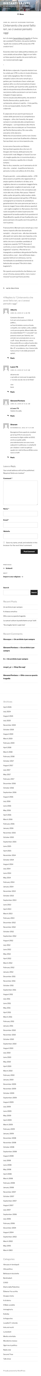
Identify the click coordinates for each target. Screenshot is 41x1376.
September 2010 (9, 1044)
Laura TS (14, 367)
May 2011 (6, 1008)
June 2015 (7, 846)
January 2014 (8, 887)
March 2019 (7, 739)
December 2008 (9, 1138)
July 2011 (6, 999)
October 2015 (8, 837)
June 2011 (7, 1003)
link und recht (8, 1327)
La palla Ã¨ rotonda (10, 1323)
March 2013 (7, 914)
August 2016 (8, 797)
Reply (12, 358)
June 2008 (7, 1165)
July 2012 (6, 945)
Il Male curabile (9, 1305)
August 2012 (8, 941)
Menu (22, 14)
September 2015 (9, 842)
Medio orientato (9, 1336)
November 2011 (9, 981)
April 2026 (7, 707)
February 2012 (8, 967)
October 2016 (8, 788)
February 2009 (9, 1129)
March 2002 (8, 1241)
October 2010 (8, 1039)
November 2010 (9, 1035)
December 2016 (9, 783)
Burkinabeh (7, 1278)
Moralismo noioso (10, 1341)
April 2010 (7, 1066)
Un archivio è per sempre (13, 607)
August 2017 (8, 765)
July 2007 (7, 1210)
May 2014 (7, 878)
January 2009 (8, 1134)
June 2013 (7, 905)
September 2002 (10, 1237)
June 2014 (7, 873)
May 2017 (7, 774)
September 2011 (9, 990)
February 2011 (8, 1021)
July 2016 (6, 801)
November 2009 (9, 1089)
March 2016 (7, 819)
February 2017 (8, 779)
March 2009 (8, 1125)
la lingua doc (8, 1318)
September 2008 (10, 1152)
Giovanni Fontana (26, 22)
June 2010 (7, 1057)
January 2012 (8, 972)
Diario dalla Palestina (11, 1287)
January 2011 (8, 1026)
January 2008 (8, 1187)
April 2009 (7, 1120)
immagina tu (8, 1309)
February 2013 (8, 918)
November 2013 (9, 891)
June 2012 (7, 949)
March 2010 (7, 1071)
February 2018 (8, 756)
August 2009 (8, 1102)
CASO (5, 1283)
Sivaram (13, 425)
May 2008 (7, 1169)
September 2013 (9, 900)
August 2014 (8, 864)
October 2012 (8, 932)
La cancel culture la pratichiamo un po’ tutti (19, 621)
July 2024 (7, 712)
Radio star (7, 1350)
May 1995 (7, 1246)
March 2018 (7, 752)
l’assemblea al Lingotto (22, 38)
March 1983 (8, 1250)
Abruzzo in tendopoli (11, 1265)
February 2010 (8, 1075)
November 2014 (9, 855)
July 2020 (7, 721)
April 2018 (7, 747)
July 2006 (7, 1219)
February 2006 (9, 1223)
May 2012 (7, 954)
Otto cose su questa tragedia (14, 616)
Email (6, 520)
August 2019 (8, 734)
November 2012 (9, 927)
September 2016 (9, 792)
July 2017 (6, 770)
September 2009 (10, 1098)
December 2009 (9, 1084)
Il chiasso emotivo (10, 612)
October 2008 (8, 1147)
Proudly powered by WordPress (14, 1371)
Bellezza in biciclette (11, 1274)
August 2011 (8, 994)
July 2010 (6, 1053)
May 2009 (7, 1116)
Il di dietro (7, 1300)
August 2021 (8, 716)
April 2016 (7, 815)
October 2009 (8, 1093)
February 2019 (8, 743)
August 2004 (8, 1232)
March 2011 (7, 1017)
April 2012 (7, 958)
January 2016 (8, 828)
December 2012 (9, 923)
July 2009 (7, 1107)
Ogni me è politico (10, 1345)
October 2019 (8, 730)
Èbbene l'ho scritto (10, 1291)
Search (6, 588)
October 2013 (8, 896)
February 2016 (8, 824)
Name (6, 509)
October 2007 (8, 1196)
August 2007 (8, 1205)
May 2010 (7, 1062)
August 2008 (8, 1156)
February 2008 (9, 1183)
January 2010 (8, 1080)
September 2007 (10, 1201)
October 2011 (8, 985)
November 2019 (9, 725)
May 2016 (7, 810)
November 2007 (9, 1192)
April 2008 (7, 1174)
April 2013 (7, 909)
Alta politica (12, 288)
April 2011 (7, 1012)
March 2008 (8, 1178)
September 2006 (10, 1214)
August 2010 (8, 1048)
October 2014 (8, 860)
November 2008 (9, 1143)
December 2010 (9, 1030)
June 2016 (7, 806)
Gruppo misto (8, 1296)
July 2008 (7, 1160)
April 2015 (7, 851)
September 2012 (9, 936)
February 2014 (8, 882)
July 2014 (6, 869)
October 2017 (8, 761)
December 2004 (9, 1228)
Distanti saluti (16, 3)
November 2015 (9, 833)
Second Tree (8, 1354)
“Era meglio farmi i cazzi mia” (14, 625)
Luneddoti (7, 1332)
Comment (7, 478)
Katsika (6, 1314)
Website (6, 531)
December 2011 (9, 976)
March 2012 (7, 963)
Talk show (7, 1359)
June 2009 (7, 1111)
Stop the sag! (19, 667)
